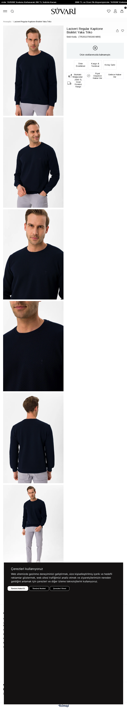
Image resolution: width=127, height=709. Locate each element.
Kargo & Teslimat (95, 64)
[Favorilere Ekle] (122, 30)
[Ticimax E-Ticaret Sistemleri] (63, 706)
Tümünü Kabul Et (18, 588)
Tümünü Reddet (39, 588)
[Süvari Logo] (63, 11)
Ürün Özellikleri (80, 64)
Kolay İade (110, 65)
